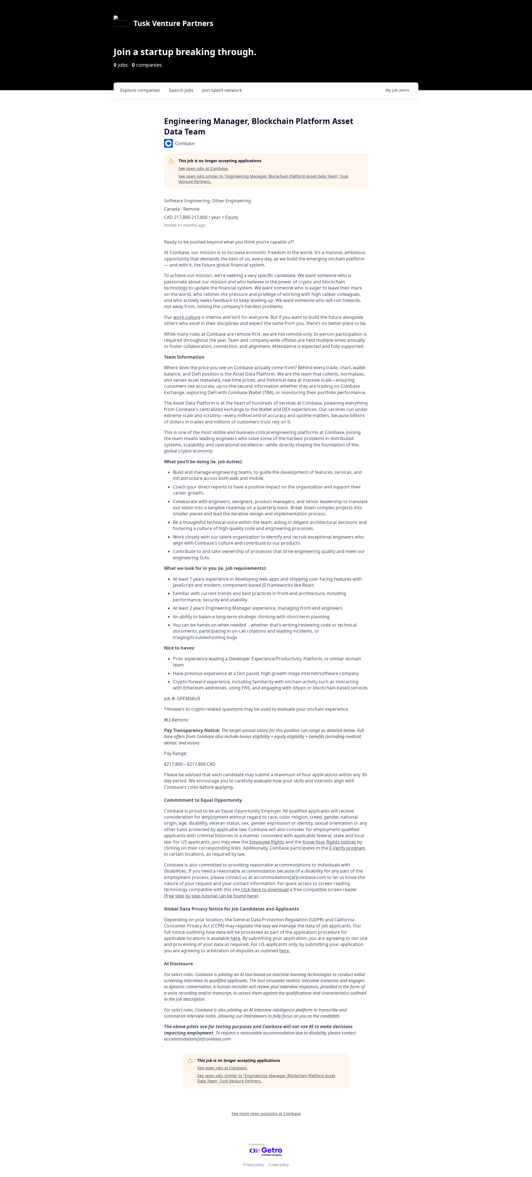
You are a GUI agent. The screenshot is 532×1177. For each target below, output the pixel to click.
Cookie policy (278, 1164)
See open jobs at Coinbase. (203, 168)
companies (140, 90)
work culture (186, 317)
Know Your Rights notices (329, 842)
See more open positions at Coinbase (266, 1113)
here (235, 938)
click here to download (264, 889)
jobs (181, 90)
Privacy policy (253, 1164)
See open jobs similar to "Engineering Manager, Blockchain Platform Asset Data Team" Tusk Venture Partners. (263, 179)
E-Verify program (347, 848)
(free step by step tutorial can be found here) (211, 896)
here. (284, 951)
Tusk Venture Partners (173, 23)
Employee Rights (266, 842)
